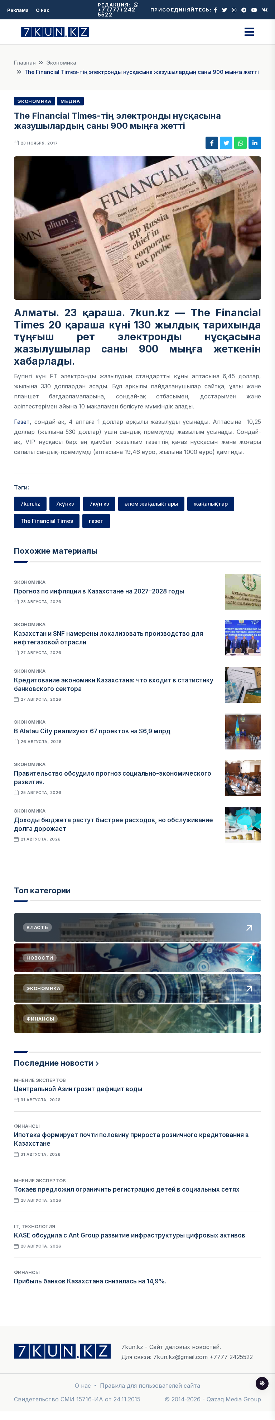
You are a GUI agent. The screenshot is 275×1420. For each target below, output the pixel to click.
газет (96, 520)
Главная (25, 62)
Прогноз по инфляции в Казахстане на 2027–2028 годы (99, 591)
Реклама (18, 10)
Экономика (61, 62)
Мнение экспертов (40, 1080)
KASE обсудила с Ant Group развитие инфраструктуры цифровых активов (129, 1235)
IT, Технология (34, 1226)
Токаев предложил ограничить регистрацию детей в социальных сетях (127, 1189)
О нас (42, 10)
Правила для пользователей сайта (150, 1385)
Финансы (27, 1126)
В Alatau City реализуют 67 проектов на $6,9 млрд (92, 731)
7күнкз (65, 503)
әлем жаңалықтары (151, 503)
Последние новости (53, 1063)
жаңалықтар (211, 503)
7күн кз (99, 503)
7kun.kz (30, 503)
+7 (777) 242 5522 (117, 12)
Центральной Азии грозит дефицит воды (78, 1089)
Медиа (70, 101)
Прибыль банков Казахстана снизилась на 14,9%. (90, 1281)
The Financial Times (46, 520)
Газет (22, 421)
